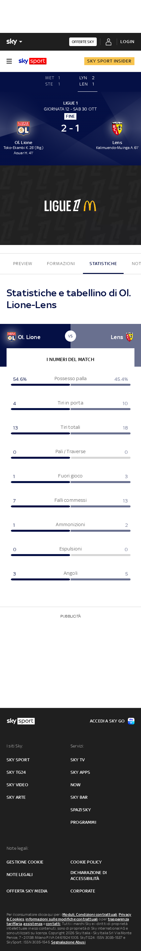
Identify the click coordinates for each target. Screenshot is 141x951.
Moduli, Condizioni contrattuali (89, 914)
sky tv (77, 759)
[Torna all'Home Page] (32, 61)
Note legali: (18, 848)
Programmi (83, 822)
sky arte (16, 797)
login (127, 41)
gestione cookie (25, 862)
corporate (82, 891)
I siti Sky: (15, 746)
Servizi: (77, 746)
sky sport (18, 759)
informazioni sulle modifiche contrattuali (62, 919)
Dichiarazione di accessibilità (88, 875)
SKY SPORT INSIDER (109, 61)
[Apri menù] (9, 61)
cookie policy (86, 862)
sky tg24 (16, 772)
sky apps (80, 772)
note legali (19, 874)
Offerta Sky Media (27, 891)
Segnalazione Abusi (68, 942)
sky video (17, 784)
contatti (53, 923)
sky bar (79, 797)
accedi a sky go (107, 721)
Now (75, 784)
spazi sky (80, 809)
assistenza (32, 923)
